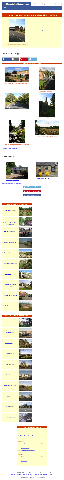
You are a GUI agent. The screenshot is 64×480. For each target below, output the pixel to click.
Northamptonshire (46, 31)
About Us (13, 474)
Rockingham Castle (8, 305)
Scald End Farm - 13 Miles (42, 178)
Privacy (31, 474)
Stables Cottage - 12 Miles (12, 180)
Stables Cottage (24, 443)
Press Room (19, 474)
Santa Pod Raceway (8, 231)
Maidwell (8, 406)
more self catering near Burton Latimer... (12, 183)
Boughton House (8, 252)
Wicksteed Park (8, 210)
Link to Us (36, 474)
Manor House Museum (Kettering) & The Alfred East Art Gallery (10, 223)
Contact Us (50, 474)
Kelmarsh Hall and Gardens (10, 295)
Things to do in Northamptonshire (10, 148)
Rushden (8, 364)
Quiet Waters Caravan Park (26, 458)
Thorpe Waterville (8, 385)
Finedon (8, 321)
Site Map (45, 474)
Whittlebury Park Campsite (26, 456)
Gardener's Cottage (25, 448)
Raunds (8, 353)
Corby (8, 396)
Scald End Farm (24, 445)
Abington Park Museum (10, 284)
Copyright (15, 472)
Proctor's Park (24, 461)
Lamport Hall (8, 274)
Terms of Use (25, 474)
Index (41, 474)
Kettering (8, 332)
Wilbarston (8, 417)
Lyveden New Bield (8, 263)
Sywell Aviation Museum (10, 242)
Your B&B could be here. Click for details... (27, 435)
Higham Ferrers (8, 343)
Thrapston (8, 374)
